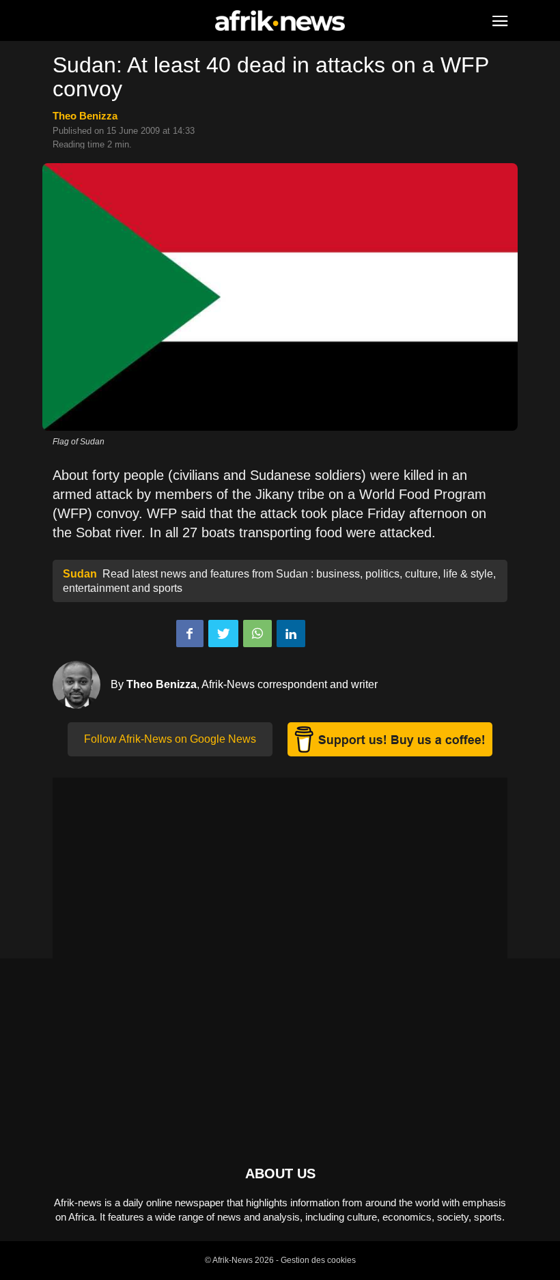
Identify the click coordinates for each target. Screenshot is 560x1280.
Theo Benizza (85, 116)
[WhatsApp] (257, 633)
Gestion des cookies (318, 1260)
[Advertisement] (280, 873)
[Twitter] (223, 633)
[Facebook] (190, 633)
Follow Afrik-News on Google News (170, 739)
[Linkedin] (291, 633)
